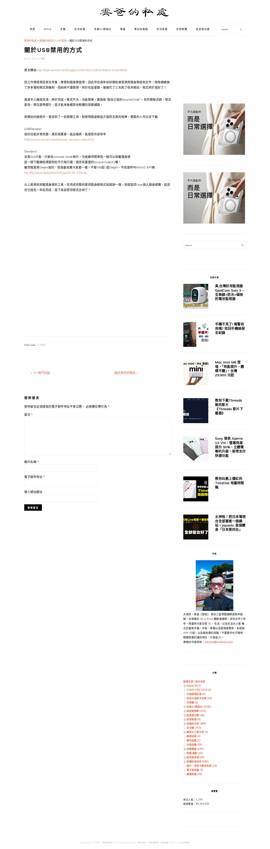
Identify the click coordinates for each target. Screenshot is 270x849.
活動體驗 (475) (195, 748)
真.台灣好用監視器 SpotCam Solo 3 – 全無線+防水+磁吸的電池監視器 (229, 292)
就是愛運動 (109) (196, 710)
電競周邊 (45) (194, 774)
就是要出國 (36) (195, 715)
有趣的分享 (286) (196, 723)
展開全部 (188, 681)
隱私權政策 (154, 842)
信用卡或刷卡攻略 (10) (199, 698)
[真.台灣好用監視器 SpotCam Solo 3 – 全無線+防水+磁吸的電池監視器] (195, 297)
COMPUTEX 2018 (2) (199, 689)
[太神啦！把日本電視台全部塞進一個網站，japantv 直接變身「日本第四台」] (195, 528)
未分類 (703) (194, 727)
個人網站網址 (33, 492)
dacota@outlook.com (219, 642)
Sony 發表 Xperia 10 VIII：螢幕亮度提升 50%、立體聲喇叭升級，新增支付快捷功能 (230, 447)
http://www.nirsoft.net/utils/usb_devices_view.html (59, 139)
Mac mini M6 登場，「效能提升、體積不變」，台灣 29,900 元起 (229, 368)
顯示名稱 (31, 462)
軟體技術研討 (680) (197, 761)
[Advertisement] (97, 253)
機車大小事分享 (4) (197, 731)
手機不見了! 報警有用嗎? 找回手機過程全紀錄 (230, 328)
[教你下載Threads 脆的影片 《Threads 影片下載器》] (195, 411)
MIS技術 (41, 345)
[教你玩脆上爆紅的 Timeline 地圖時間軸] (195, 489)
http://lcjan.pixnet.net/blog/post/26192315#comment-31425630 (81, 70)
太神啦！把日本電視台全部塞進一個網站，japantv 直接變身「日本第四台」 (230, 523)
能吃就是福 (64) (195, 757)
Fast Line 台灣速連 (180, 842)
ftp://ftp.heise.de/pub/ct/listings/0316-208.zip (55, 172)
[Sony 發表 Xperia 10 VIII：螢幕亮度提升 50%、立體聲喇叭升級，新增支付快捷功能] (195, 449)
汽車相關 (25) (194, 744)
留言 (28, 414)
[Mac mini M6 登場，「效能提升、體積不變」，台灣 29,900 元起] (195, 373)
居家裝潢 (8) (193, 719)
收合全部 (200, 681)
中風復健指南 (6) (196, 694)
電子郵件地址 (34, 477)
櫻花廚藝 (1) (193, 740)
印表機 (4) (192, 702)
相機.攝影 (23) (195, 753)
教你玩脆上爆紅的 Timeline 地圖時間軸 (229, 482)
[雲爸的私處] (135, 18)
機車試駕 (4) (193, 736)
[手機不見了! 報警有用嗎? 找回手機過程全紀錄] (195, 335)
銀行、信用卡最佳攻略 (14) (202, 765)
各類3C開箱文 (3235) (199, 706)
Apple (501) (194, 685)
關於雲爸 (142, 842)
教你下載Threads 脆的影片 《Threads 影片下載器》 (229, 406)
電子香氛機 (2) (195, 769)
